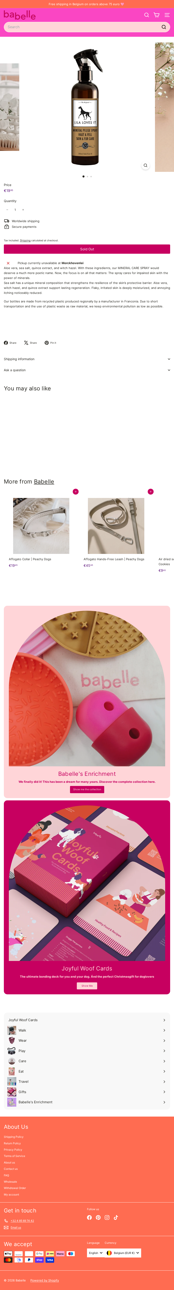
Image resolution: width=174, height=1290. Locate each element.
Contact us (11, 1168)
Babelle (44, 481)
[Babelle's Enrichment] (87, 688)
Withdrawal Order (15, 1188)
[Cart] (156, 15)
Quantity (10, 201)
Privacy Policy (13, 1149)
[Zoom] (145, 165)
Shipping (25, 240)
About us (9, 1162)
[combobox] (87, 27)
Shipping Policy (14, 1136)
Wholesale (10, 1181)
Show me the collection (87, 789)
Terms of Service (14, 1156)
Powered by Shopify (44, 1280)
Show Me (87, 985)
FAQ (6, 1175)
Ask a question (15, 370)
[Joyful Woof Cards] (87, 883)
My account (11, 1194)
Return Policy (12, 1143)
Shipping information (19, 359)
